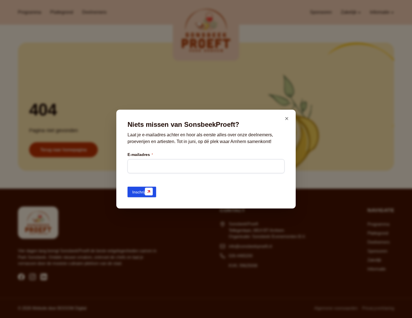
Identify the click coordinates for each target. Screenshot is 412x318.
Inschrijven (141, 192)
